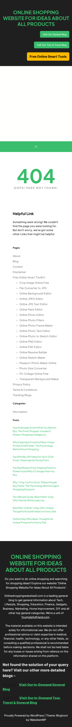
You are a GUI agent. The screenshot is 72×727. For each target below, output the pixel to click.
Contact (18, 266)
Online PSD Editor (30, 347)
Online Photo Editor (31, 315)
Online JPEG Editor (31, 298)
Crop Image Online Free (34, 282)
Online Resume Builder (33, 352)
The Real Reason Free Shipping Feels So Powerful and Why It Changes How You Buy (34, 471)
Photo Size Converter (33, 368)
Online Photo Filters (31, 320)
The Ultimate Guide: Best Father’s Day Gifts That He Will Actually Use (33, 498)
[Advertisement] (36, 104)
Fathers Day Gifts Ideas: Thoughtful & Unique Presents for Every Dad (33, 520)
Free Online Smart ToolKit (29, 277)
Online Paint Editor (31, 309)
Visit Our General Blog (55, 34)
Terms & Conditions (25, 389)
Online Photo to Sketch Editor (38, 336)
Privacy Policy (21, 384)
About (16, 256)
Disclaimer (19, 272)
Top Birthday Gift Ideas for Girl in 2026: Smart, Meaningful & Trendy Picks (33, 458)
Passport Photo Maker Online (37, 363)
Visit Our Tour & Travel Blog (52, 44)
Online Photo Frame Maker (36, 325)
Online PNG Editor (30, 341)
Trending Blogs (22, 395)
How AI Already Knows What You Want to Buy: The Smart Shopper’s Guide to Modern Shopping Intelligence (34, 431)
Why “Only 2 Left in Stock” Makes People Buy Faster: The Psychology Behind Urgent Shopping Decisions (36, 486)
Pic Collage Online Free (33, 373)
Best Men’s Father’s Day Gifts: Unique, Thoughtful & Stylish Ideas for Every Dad (34, 509)
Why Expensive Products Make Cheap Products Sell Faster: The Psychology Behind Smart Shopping (33, 446)
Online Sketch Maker (32, 357)
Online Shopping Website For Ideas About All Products (36, 18)
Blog (15, 261)
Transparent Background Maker (39, 379)
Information (20, 411)
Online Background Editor (35, 293)
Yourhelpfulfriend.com (35, 617)
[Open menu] (36, 147)
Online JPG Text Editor (33, 304)
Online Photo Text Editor (34, 331)
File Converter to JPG (33, 288)
